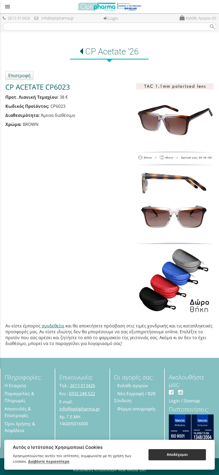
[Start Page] (109, 6)
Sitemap (191, 401)
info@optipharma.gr (56, 18)
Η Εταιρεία (15, 386)
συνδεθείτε (53, 326)
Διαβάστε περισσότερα (48, 461)
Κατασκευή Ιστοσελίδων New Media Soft (109, 469)
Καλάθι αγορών (132, 386)
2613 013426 (18, 18)
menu (7, 6)
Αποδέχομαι (177, 454)
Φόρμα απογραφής (136, 409)
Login (112, 18)
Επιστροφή (19, 75)
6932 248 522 (82, 394)
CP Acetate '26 (112, 51)
